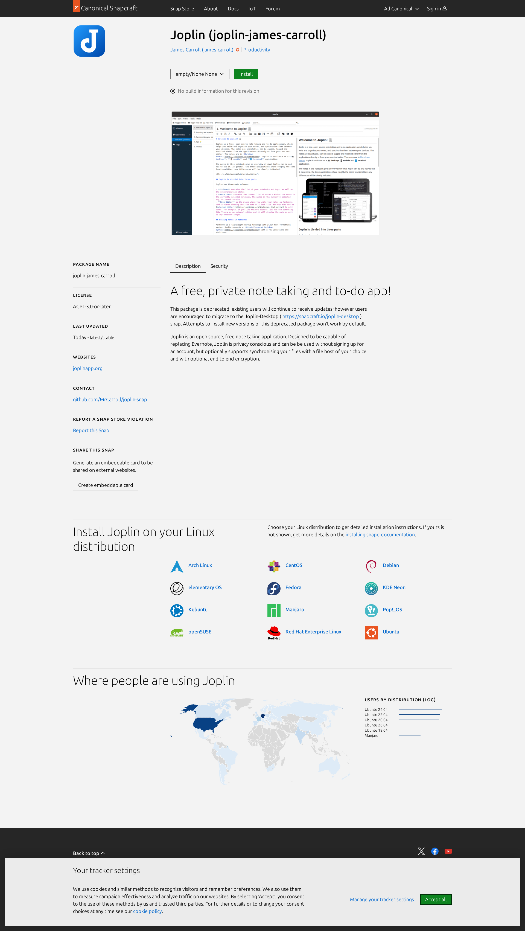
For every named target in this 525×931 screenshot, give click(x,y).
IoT (252, 8)
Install (246, 74)
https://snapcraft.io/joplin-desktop (320, 316)
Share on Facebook (435, 851)
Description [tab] (188, 266)
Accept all (436, 899)
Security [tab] (219, 266)
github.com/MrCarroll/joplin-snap (110, 399)
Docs (233, 8)
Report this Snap (91, 430)
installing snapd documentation (380, 534)
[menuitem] (182, 8)
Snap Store (182, 8)
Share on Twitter (421, 851)
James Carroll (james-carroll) (202, 49)
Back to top (86, 853)
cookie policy (147, 911)
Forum (273, 8)
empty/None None (197, 74)
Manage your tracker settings (382, 899)
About (211, 8)
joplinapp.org (88, 368)
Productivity (256, 49)
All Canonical (398, 8)
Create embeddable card (105, 485)
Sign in (434, 8)
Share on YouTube (448, 851)
